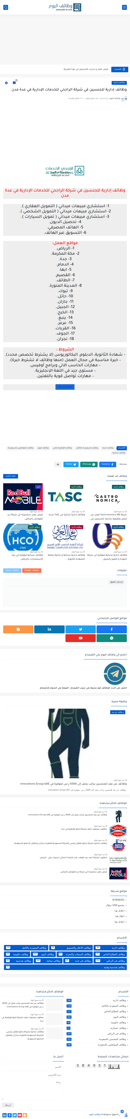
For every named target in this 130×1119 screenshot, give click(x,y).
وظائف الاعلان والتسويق (71, 947)
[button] (107, 464)
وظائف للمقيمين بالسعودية (96, 1039)
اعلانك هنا (119, 910)
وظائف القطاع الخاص (62, 448)
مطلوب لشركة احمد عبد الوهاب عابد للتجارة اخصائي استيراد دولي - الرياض (73, 858)
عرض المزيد (11, 476)
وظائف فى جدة (78, 960)
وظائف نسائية (119, 453)
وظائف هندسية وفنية (66, 967)
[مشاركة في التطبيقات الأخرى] (58, 464)
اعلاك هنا (119, 916)
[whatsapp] (112, 638)
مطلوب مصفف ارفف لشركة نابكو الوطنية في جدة (84, 829)
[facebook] (112, 629)
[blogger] (18, 629)
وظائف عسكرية (96, 1028)
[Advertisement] (65, 40)
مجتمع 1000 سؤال (115, 905)
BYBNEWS (118, 899)
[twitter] (80, 629)
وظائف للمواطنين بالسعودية (20, 448)
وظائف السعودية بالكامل (87, 448)
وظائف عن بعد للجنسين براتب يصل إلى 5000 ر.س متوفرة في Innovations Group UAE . (73, 784)
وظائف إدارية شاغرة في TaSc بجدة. (66, 515)
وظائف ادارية (119, 83)
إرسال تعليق (116, 582)
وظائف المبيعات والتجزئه (75, 954)
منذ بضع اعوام (119, 511)
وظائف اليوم (43, 448)
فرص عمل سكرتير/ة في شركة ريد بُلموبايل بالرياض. (83, 872)
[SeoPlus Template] (126, 1115)
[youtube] (80, 638)
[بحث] (5, 7)
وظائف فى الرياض (110, 960)
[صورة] (118, 816)
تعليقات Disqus (12, 570)
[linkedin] (49, 629)
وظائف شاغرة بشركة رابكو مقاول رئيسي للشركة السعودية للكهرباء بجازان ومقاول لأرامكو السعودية (60, 843)
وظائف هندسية (19, 960)
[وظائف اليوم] (65, 7)
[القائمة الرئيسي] (124, 7)
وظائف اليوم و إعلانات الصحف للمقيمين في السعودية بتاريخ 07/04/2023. (71, 69)
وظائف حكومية (17, 954)
